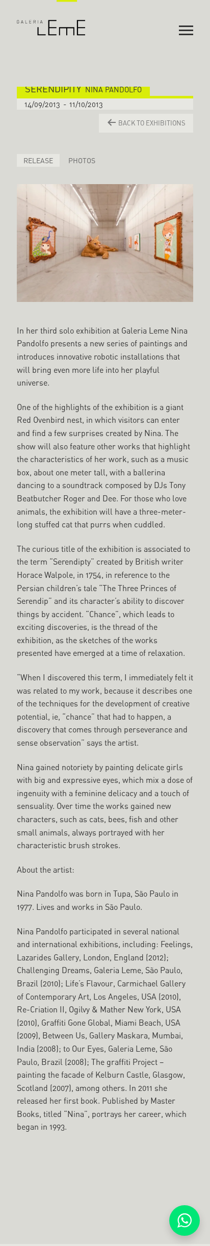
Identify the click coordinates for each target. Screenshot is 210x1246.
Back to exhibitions (151, 123)
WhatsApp (184, 1220)
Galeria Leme (51, 18)
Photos (81, 160)
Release (38, 160)
